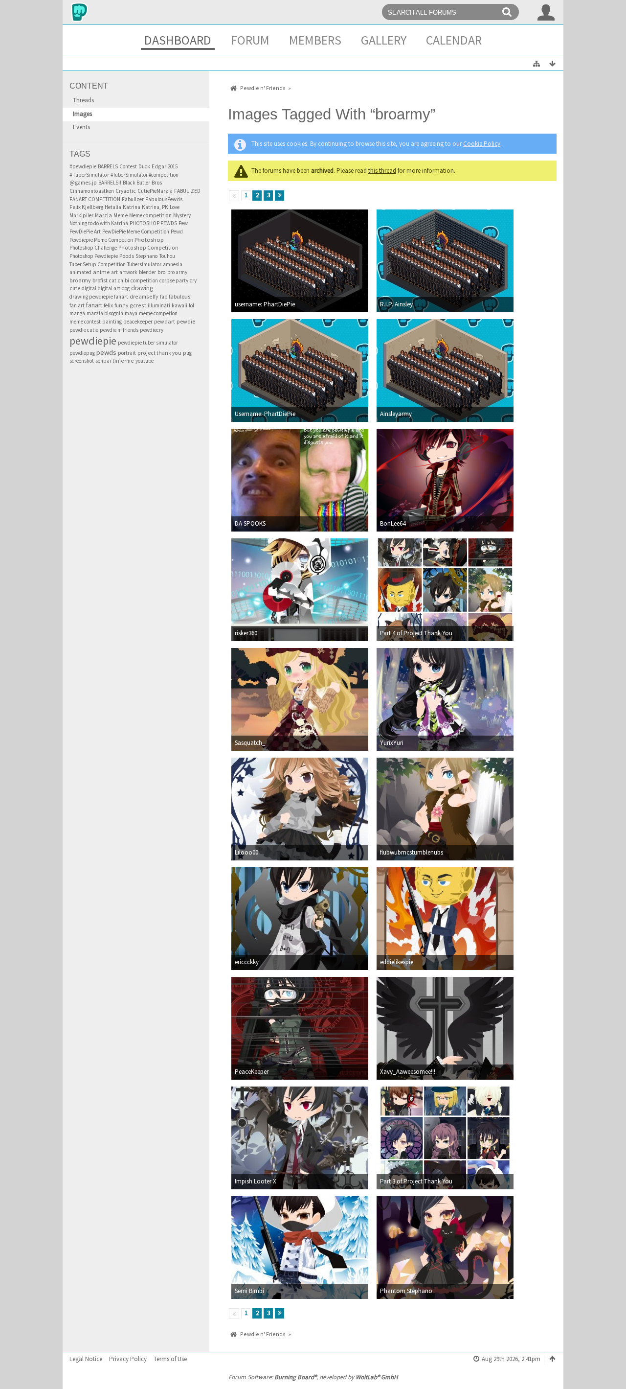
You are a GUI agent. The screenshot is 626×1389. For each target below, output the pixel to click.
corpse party (173, 280)
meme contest (85, 321)
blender (147, 272)
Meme (120, 215)
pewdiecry (151, 329)
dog (126, 288)
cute (74, 288)
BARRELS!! (109, 182)
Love (174, 207)
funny (121, 305)
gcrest (138, 305)
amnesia (172, 264)
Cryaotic (125, 190)
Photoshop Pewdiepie (93, 256)
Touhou (167, 256)
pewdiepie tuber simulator (148, 342)
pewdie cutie (83, 329)
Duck (144, 166)
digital (89, 288)
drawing (142, 288)
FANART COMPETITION (94, 199)
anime (101, 272)
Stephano (146, 256)
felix (108, 305)
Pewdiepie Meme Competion (101, 239)
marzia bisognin (105, 313)
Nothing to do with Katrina (98, 223)
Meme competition (150, 215)
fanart (94, 305)
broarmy (80, 280)
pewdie (186, 321)
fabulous (179, 296)
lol (191, 305)
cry (193, 280)
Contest (128, 166)
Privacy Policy (128, 1359)
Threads (83, 100)
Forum (250, 40)
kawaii (179, 305)
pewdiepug (82, 352)
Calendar (454, 40)
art (114, 272)
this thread (382, 170)
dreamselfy (144, 296)
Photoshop (149, 239)
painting (112, 321)
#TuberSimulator (89, 174)
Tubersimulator (144, 264)
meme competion (158, 313)
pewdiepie (92, 340)
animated (80, 272)
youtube (144, 360)
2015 (173, 166)
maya (131, 313)
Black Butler (136, 182)
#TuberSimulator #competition (145, 174)
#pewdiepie (82, 166)
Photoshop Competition (148, 247)
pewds (106, 352)
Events (81, 127)
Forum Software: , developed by (313, 1377)
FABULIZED (187, 190)
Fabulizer (133, 199)
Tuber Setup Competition (97, 264)
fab (163, 296)
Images (82, 114)
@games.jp (83, 182)
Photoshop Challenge (93, 247)
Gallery (383, 40)
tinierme (123, 360)
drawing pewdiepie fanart (98, 296)
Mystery (182, 215)
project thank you (159, 352)
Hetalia (113, 207)
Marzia (103, 215)
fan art (77, 305)
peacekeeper (138, 321)
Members (315, 40)
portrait (127, 352)
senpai (103, 360)
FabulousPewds (163, 199)
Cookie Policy (481, 143)
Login (546, 12)
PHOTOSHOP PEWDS (153, 223)
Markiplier (81, 215)
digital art (109, 288)
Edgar (159, 166)
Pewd (177, 231)
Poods (126, 255)
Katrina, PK (155, 207)
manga (77, 313)
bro (161, 272)
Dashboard (177, 40)
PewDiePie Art (85, 231)
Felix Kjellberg (86, 207)
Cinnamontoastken (91, 190)
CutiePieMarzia (155, 190)
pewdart (164, 321)
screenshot (81, 360)
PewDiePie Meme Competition (135, 231)
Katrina (131, 207)
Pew (183, 223)
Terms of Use (170, 1359)
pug (187, 352)
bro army (177, 272)
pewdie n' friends (119, 329)
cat (112, 280)
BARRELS (108, 166)
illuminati (159, 305)
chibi (123, 280)
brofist (100, 280)
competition (144, 280)
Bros (157, 182)
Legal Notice (85, 1359)
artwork (128, 272)
